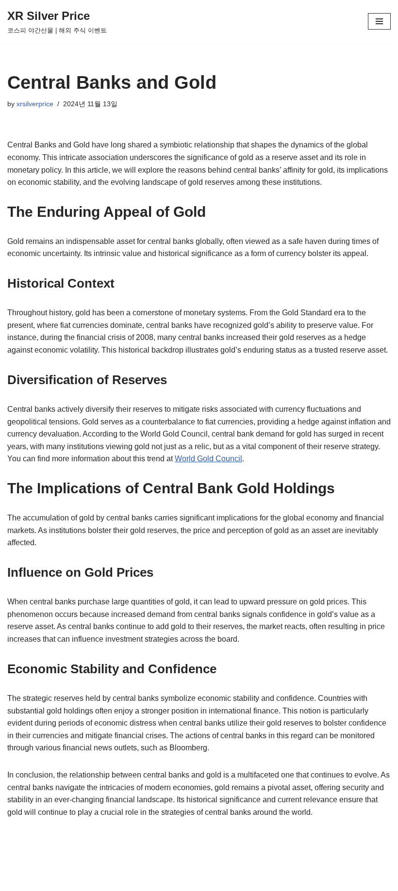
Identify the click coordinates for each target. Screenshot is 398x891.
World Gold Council (208, 458)
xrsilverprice (35, 104)
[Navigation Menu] (379, 21)
